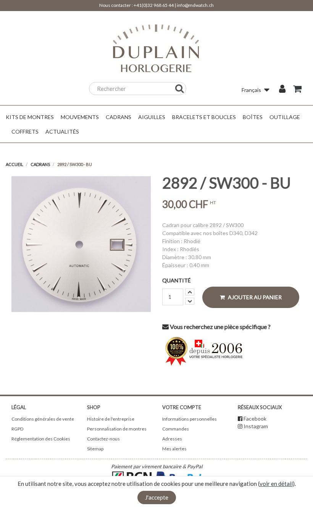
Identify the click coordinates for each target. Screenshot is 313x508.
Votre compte (181, 407)
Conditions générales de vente (42, 419)
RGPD (17, 429)
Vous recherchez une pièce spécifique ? (220, 326)
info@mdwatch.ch (195, 5)
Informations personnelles (189, 419)
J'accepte (156, 497)
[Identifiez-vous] (282, 89)
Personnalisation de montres (117, 429)
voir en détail (276, 483)
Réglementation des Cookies (40, 439)
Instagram (256, 426)
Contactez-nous (103, 439)
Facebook (255, 418)
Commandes (175, 429)
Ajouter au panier (254, 297)
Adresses (172, 439)
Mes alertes (174, 449)
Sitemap (95, 449)
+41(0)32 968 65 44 (154, 5)
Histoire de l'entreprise (110, 419)
